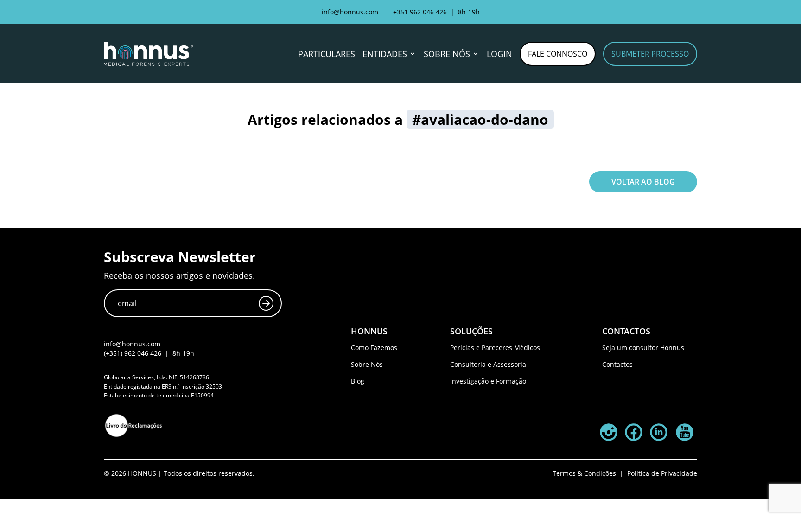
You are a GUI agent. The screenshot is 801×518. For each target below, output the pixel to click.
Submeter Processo (650, 54)
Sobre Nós (367, 364)
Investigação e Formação (488, 381)
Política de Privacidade (662, 473)
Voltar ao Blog (643, 182)
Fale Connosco (557, 54)
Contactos (617, 364)
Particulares (326, 53)
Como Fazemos (374, 347)
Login (499, 53)
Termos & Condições (584, 473)
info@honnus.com (350, 11)
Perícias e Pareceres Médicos (495, 347)
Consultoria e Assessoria (488, 364)
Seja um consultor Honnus (643, 347)
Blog (357, 381)
